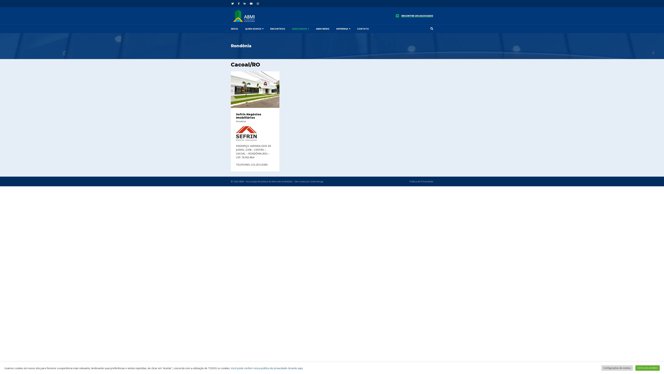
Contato (363, 29)
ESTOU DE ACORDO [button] (648, 367)
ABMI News (322, 29)
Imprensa (342, 29)
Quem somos (253, 29)
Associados (299, 29)
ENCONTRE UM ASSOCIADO (417, 16)
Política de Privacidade (421, 181)
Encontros (277, 29)
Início (234, 29)
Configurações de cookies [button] (617, 367)
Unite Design (317, 181)
